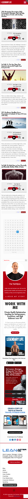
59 (10, 236)
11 (10, 222)
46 (17, 232)
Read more (23, 59)
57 (5, 236)
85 (15, 243)
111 (20, 250)
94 (17, 245)
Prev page (14, 217)
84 (12, 243)
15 (20, 222)
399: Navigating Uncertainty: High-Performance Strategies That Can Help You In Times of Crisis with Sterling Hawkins (12, 14)
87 (20, 243)
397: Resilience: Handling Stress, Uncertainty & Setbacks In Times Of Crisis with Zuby (13, 114)
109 (15, 250)
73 (5, 241)
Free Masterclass (8, 478)
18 (8, 225)
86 (17, 243)
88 (22, 243)
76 (12, 241)
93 (15, 245)
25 (5, 227)
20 (12, 225)
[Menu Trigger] (25, 2)
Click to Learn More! (15, 462)
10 (8, 222)
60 (12, 236)
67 (10, 238)
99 (10, 247)
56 (22, 234)
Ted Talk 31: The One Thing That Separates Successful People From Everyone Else (11, 66)
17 (5, 225)
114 (15, 252)
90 (8, 245)
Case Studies (6, 474)
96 (22, 245)
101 (15, 247)
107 (10, 250)
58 (8, 236)
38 (17, 229)
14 (17, 222)
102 (18, 247)
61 (15, 236)
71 (20, 238)
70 (17, 238)
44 (12, 232)
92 (12, 245)
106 (8, 250)
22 (17, 225)
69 (15, 238)
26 (8, 227)
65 (5, 238)
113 (13, 252)
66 (8, 238)
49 (5, 234)
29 (15, 227)
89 (5, 245)
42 (8, 232)
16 (22, 222)
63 (20, 236)
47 (20, 232)
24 (22, 225)
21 (15, 225)
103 (20, 247)
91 (10, 245)
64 (22, 236)
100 (13, 247)
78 (17, 241)
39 (20, 229)
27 (10, 227)
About (4, 470)
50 (8, 234)
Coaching (5, 476)
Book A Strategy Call (10, 485)
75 (10, 241)
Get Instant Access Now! (15, 432)
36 (12, 229)
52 (12, 234)
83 (10, 243)
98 (8, 247)
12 (12, 222)
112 (22, 250)
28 (12, 227)
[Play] (14, 38)
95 (20, 245)
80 (22, 241)
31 (20, 227)
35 (10, 229)
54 (17, 234)
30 (17, 227)
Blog (4, 468)
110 (18, 250)
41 (5, 232)
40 (22, 229)
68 (12, 238)
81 (5, 243)
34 (8, 229)
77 (15, 241)
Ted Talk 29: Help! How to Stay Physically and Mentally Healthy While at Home (13, 166)
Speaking (5, 482)
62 (17, 236)
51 (10, 234)
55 (20, 234)
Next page (13, 255)
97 (5, 247)
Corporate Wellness (8, 480)
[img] (5, 39)
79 (20, 241)
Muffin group (17, 496)
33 (5, 229)
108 (13, 250)
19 (10, 225)
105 (6, 250)
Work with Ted (15, 332)
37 (15, 229)
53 (15, 234)
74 (8, 241)
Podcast (5, 472)
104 (22, 247)
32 (22, 227)
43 (10, 232)
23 (20, 225)
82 (8, 243)
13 (15, 222)
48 (22, 232)
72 (22, 238)
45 (15, 232)
